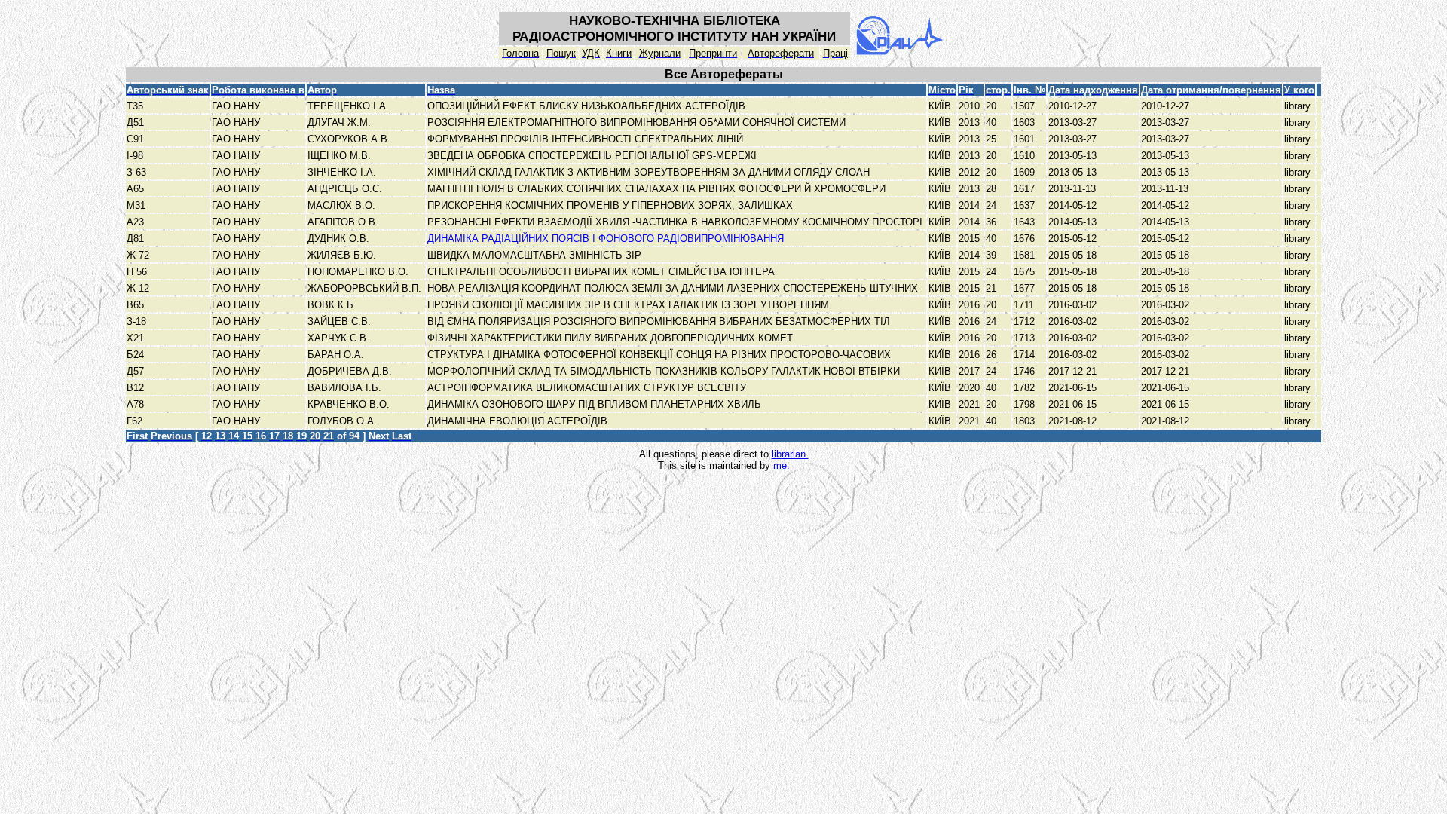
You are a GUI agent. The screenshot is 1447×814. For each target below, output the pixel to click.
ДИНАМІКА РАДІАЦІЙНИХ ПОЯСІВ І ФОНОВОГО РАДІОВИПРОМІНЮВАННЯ (605, 238)
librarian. (790, 454)
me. (781, 465)
